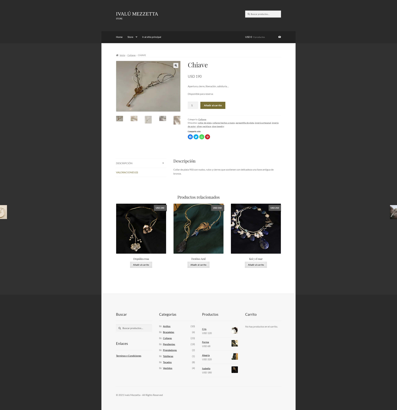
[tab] (141, 163)
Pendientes (169, 344)
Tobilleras (168, 356)
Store (130, 36)
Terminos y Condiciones (128, 355)
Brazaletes (168, 332)
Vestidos (167, 368)
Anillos (166, 326)
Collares (131, 55)
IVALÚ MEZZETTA (137, 14)
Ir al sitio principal (151, 36)
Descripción (124, 163)
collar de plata (205, 122)
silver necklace (204, 126)
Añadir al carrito (213, 105)
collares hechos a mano (223, 122)
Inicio (122, 55)
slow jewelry (218, 126)
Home (119, 36)
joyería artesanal (263, 122)
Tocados (167, 362)
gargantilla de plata (245, 122)
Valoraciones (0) (127, 172)
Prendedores (170, 350)
